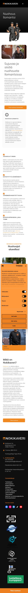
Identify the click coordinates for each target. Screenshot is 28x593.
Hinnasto (8, 487)
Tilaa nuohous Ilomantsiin (15, 107)
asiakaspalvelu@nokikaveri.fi (13, 461)
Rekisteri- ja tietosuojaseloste (14, 496)
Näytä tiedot (20, 311)
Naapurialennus (10, 485)
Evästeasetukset (10, 498)
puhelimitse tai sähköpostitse (11, 232)
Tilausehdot (8, 494)
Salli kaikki (14, 316)
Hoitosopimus (9, 483)
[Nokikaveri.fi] (10, 3)
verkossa (17, 231)
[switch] (24, 296)
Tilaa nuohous (14, 420)
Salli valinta (14, 321)
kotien (13, 130)
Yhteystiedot (9, 489)
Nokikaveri (6, 366)
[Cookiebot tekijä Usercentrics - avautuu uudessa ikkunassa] (16, 266)
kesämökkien (19, 130)
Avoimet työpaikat (11, 491)
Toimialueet (8, 482)
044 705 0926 (9, 459)
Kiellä (14, 325)
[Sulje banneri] (25, 265)
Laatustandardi (10, 492)
